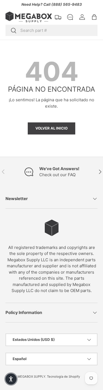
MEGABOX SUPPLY (31, 376)
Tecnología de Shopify (63, 376)
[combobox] (51, 30)
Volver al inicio (51, 128)
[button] (94, 17)
